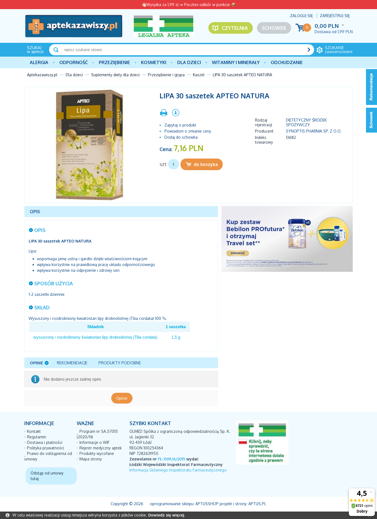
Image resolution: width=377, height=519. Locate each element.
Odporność (73, 62)
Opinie (122, 398)
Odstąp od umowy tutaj (47, 476)
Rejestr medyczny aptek (100, 448)
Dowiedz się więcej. (166, 515)
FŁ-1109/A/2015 (171, 459)
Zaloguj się (301, 15)
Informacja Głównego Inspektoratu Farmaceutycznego (178, 470)
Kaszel (199, 74)
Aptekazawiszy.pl (42, 74)
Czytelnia (235, 28)
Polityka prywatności (45, 448)
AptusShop (207, 503)
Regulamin (36, 436)
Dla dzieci (189, 62)
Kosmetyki (153, 62)
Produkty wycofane (96, 453)
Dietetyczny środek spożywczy (306, 122)
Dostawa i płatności (44, 442)
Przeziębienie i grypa (166, 74)
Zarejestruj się (335, 15)
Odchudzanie (287, 62)
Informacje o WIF (94, 442)
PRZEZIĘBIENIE (114, 62)
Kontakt (34, 431)
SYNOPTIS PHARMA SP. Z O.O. (314, 131)
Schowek (274, 28)
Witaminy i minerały (236, 62)
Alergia (39, 62)
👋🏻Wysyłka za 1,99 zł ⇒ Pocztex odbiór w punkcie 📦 (189, 4)
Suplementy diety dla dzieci (115, 74)
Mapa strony (90, 459)
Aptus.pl (257, 503)
